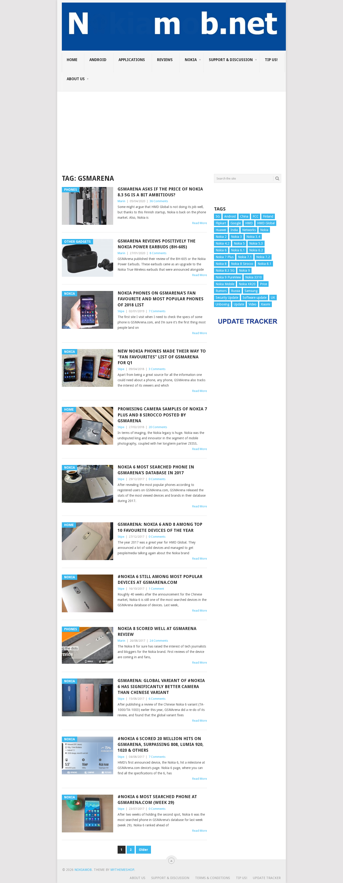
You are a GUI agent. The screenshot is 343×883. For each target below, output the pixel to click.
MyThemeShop (122, 870)
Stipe (121, 311)
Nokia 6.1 (238, 250)
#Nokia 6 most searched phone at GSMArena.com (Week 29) (157, 799)
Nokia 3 (236, 237)
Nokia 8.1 (264, 264)
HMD (249, 223)
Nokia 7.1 (245, 257)
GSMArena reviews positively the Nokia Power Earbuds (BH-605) (157, 244)
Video (252, 304)
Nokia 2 (221, 237)
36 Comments (159, 201)
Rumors (221, 291)
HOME (72, 60)
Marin (121, 201)
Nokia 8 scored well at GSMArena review (157, 631)
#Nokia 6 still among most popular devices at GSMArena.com (160, 579)
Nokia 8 (221, 264)
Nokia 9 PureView (228, 277)
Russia (235, 291)
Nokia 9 (244, 270)
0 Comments (157, 479)
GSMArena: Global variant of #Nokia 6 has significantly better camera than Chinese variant (161, 686)
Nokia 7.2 (263, 257)
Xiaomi (265, 304)
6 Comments (157, 698)
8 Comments (158, 253)
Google (236, 223)
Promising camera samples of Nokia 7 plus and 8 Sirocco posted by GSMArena (162, 414)
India (234, 230)
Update (239, 304)
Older (143, 850)
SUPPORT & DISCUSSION (231, 60)
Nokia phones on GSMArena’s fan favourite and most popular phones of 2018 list (160, 299)
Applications (132, 60)
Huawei (221, 230)
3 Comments (157, 369)
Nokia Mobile (225, 284)
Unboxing (222, 304)
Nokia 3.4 (253, 237)
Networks (249, 230)
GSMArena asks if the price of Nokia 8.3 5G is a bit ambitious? (160, 192)
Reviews (165, 60)
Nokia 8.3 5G (225, 270)
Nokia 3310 (253, 277)
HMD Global (266, 223)
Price (263, 284)
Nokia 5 (239, 243)
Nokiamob (83, 870)
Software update (254, 297)
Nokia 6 (221, 250)
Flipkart (221, 223)
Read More (199, 223)
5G (218, 216)
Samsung (251, 291)
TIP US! (271, 60)
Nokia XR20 (247, 284)
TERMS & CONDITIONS (212, 878)
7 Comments (157, 311)
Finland (268, 216)
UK (273, 297)
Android (97, 60)
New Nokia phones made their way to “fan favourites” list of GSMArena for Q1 (162, 357)
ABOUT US (76, 79)
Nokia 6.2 (256, 250)
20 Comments (158, 427)
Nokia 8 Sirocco (242, 264)
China (244, 216)
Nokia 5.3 (256, 243)
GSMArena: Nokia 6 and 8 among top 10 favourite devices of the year (160, 527)
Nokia (191, 60)
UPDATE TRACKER (267, 878)
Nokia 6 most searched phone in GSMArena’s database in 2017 (156, 469)
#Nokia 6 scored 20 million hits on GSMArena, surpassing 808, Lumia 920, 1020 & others (160, 744)
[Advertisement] (171, 124)
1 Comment (156, 588)
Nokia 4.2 (222, 243)
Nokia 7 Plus (225, 257)
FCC (256, 216)
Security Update (227, 297)
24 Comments (159, 640)
